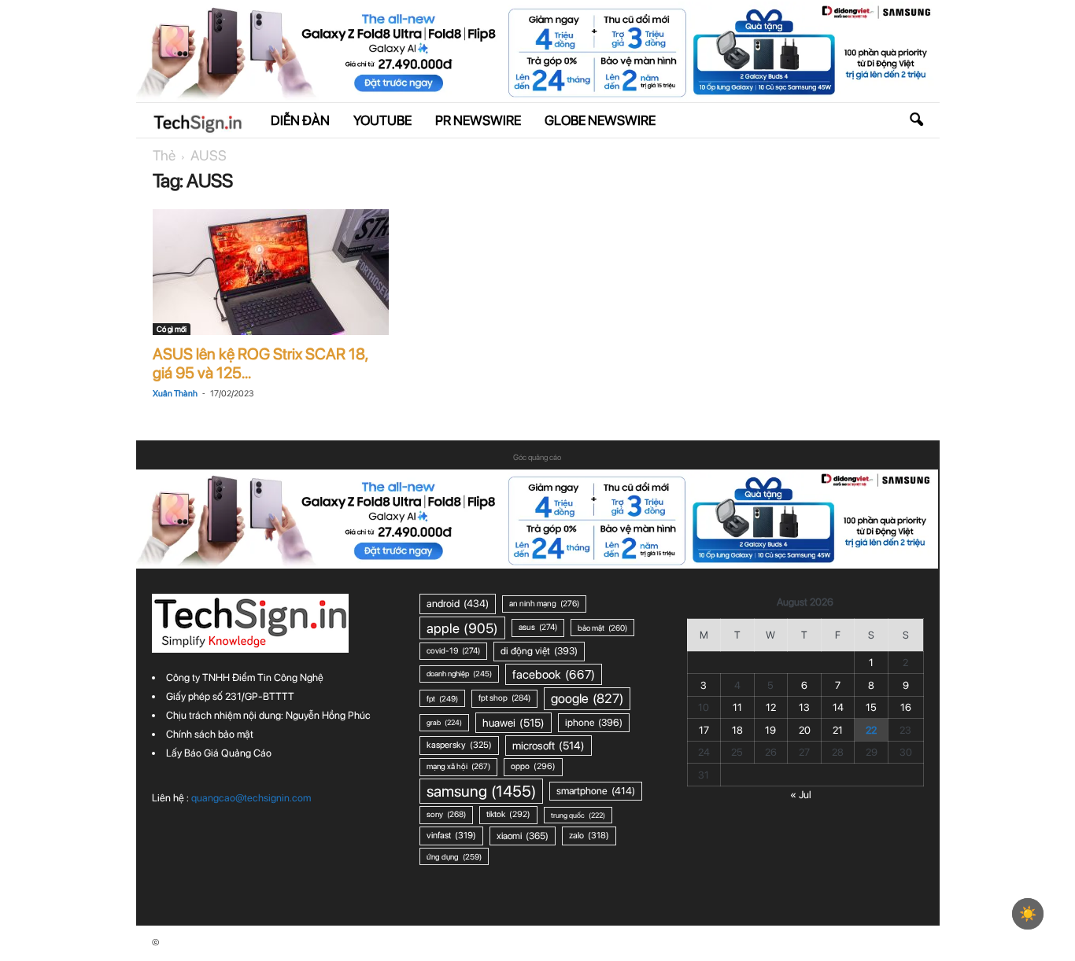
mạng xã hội (458, 766)
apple (462, 628)
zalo (589, 835)
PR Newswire (478, 120)
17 (704, 730)
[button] (916, 120)
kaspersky (459, 744)
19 (770, 730)
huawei (513, 722)
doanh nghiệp (459, 673)
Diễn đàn (300, 120)
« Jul (800, 795)
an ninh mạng (544, 603)
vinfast (451, 835)
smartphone (595, 791)
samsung (481, 791)
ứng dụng (454, 856)
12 (771, 707)
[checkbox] (1028, 914)
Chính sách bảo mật (209, 734)
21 (838, 730)
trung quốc (578, 815)
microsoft (548, 745)
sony (446, 814)
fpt (442, 698)
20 (805, 730)
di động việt (539, 651)
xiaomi (523, 835)
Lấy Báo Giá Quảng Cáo (219, 753)
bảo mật (602, 627)
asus (538, 627)
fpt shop (504, 698)
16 (905, 707)
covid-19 (453, 651)
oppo (533, 766)
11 (737, 707)
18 (737, 730)
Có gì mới (172, 328)
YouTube (382, 120)
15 (871, 707)
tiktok (508, 814)
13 (804, 707)
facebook (553, 674)
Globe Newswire (600, 120)
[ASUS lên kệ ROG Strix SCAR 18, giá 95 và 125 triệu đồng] (271, 272)
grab (444, 722)
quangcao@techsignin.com (251, 798)
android (458, 603)
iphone (593, 722)
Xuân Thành (175, 393)
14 (838, 707)
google (587, 698)
